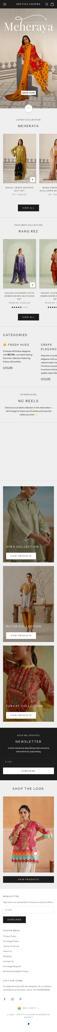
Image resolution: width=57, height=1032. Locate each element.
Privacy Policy (9, 936)
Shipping (7, 956)
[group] (28, 58)
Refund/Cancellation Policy (16, 971)
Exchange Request (12, 966)
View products (21, 556)
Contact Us (8, 961)
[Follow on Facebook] (4, 999)
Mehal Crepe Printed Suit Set (19, 189)
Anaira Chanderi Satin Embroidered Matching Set (19, 296)
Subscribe (28, 771)
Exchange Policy (11, 941)
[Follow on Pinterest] (20, 999)
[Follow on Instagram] (12, 999)
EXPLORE (8, 367)
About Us (7, 951)
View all (28, 208)
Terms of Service (11, 946)
